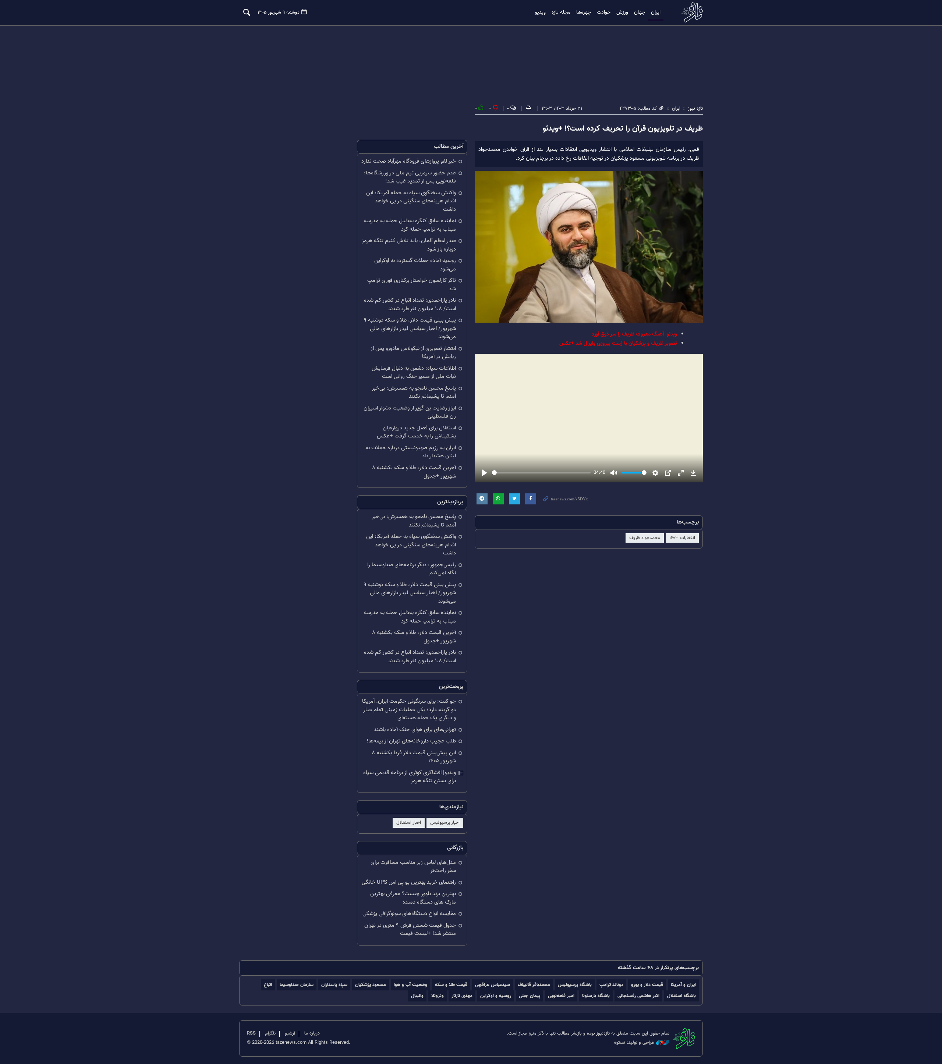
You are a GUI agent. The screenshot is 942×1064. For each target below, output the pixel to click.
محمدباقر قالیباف (534, 985)
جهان (639, 12)
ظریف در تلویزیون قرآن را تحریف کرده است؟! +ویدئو (623, 129)
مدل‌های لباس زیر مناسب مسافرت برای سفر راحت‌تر (413, 866)
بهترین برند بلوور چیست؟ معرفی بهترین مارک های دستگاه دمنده (413, 898)
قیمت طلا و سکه (451, 985)
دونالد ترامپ (611, 985)
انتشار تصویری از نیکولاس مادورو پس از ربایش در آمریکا (413, 352)
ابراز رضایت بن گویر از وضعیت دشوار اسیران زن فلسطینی (410, 412)
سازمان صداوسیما (297, 985)
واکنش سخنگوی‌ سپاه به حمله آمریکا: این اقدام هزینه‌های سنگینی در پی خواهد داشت (411, 201)
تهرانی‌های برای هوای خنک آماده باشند (415, 730)
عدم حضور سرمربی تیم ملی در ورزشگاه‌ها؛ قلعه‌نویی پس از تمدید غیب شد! (410, 177)
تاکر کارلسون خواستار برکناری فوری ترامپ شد (411, 284)
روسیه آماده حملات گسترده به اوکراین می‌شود (415, 264)
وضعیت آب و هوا (410, 985)
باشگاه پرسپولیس (575, 985)
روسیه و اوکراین (495, 996)
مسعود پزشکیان (370, 985)
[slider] (541, 472)
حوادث (603, 12)
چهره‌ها (583, 12)
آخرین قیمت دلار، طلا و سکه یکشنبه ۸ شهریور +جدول (414, 472)
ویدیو (540, 12)
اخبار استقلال (408, 822)
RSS (251, 1033)
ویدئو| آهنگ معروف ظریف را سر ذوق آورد (634, 334)
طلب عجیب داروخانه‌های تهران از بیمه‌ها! (411, 741)
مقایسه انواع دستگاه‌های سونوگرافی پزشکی (409, 913)
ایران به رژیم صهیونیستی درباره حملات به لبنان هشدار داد (410, 452)
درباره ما (312, 1033)
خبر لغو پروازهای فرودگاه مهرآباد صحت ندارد (408, 161)
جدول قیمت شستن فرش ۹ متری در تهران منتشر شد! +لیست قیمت (410, 929)
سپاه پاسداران (334, 985)
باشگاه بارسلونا (596, 996)
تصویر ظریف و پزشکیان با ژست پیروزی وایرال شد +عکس (618, 343)
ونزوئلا (437, 996)
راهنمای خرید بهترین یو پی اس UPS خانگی (409, 882)
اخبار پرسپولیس (445, 822)
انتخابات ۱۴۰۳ (682, 538)
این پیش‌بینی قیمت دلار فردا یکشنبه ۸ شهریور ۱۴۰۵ (414, 757)
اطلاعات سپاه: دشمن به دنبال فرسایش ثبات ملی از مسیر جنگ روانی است (414, 372)
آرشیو (290, 1033)
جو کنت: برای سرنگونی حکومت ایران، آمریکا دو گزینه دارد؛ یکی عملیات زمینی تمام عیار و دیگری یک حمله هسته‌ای (409, 709)
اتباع (268, 985)
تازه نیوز (690, 12)
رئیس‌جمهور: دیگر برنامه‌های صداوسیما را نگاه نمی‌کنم (411, 569)
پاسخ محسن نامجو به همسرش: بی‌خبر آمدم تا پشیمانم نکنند (414, 392)
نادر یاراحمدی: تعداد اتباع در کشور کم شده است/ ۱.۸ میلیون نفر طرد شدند (410, 304)
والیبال (417, 996)
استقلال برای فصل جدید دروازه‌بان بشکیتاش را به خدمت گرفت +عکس (416, 432)
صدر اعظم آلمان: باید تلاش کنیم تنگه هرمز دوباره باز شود (409, 245)
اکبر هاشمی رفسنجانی (638, 996)
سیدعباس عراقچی (492, 985)
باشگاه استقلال (681, 996)
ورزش (622, 12)
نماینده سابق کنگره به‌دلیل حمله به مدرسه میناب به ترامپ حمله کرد (410, 225)
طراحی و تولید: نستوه (634, 1042)
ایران (656, 12)
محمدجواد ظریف (644, 538)
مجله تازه (561, 12)
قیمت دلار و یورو (647, 985)
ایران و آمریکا (683, 985)
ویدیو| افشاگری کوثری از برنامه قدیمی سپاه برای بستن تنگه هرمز (409, 777)
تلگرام (270, 1033)
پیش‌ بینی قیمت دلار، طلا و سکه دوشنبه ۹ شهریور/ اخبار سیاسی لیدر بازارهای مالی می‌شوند (410, 328)
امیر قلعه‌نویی (561, 996)
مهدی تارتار (461, 996)
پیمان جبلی (529, 996)
